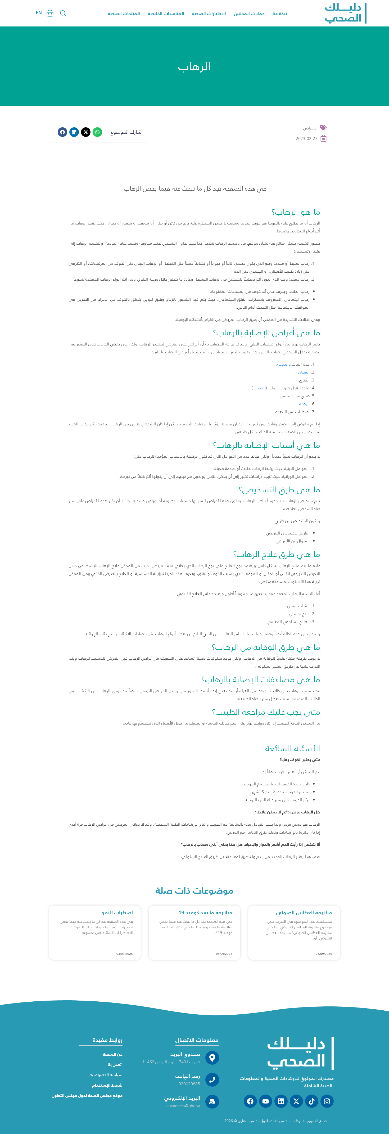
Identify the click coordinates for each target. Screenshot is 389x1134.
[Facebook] (250, 1101)
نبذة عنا (280, 13)
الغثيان (304, 372)
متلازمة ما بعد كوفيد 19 (205, 912)
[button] (62, 132)
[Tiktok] (311, 1101)
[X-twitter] (296, 1101)
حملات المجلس (249, 13)
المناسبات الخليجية (166, 13)
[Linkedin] (281, 1101)
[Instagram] (327, 1101)
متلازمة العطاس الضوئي (304, 912)
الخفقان (259, 388)
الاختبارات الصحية (209, 13)
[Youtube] (265, 1101)
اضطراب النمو (117, 912)
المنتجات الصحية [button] (124, 13)
